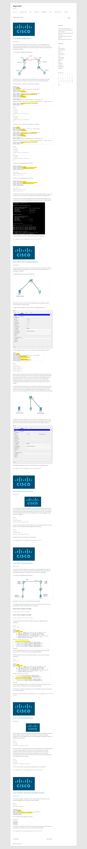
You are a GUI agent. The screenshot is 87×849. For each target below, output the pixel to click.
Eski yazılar (16, 838)
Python (50, 12)
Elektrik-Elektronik (61, 49)
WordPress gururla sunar (17, 843)
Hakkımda (66, 12)
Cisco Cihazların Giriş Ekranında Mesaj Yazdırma (28, 793)
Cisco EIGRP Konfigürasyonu (22, 38)
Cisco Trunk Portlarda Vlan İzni (23, 718)
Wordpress (60, 68)
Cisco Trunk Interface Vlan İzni (23, 491)
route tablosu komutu (23, 693)
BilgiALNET (17, 6)
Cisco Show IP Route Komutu (22, 563)
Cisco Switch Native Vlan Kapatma (64, 28)
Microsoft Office (61, 57)
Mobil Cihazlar (60, 59)
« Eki (59, 84)
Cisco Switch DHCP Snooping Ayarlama (25, 262)
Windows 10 (36, 12)
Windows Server (58, 12)
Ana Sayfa (15, 12)
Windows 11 (60, 65)
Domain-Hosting (23, 12)
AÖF (59, 46)
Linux (30, 12)
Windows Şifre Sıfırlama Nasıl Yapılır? (65, 39)
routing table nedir (31, 693)
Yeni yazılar (50, 838)
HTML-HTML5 (60, 52)
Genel (59, 51)
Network (44, 12)
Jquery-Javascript (61, 54)
